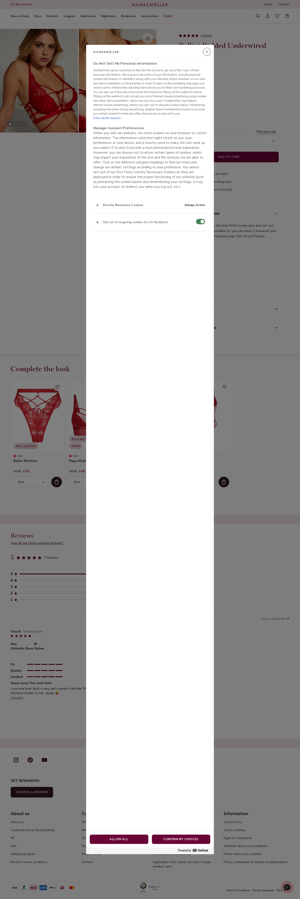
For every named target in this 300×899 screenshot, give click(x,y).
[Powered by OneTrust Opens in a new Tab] (195, 850)
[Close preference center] (207, 51)
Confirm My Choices (181, 839)
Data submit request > (107, 118)
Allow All (119, 839)
